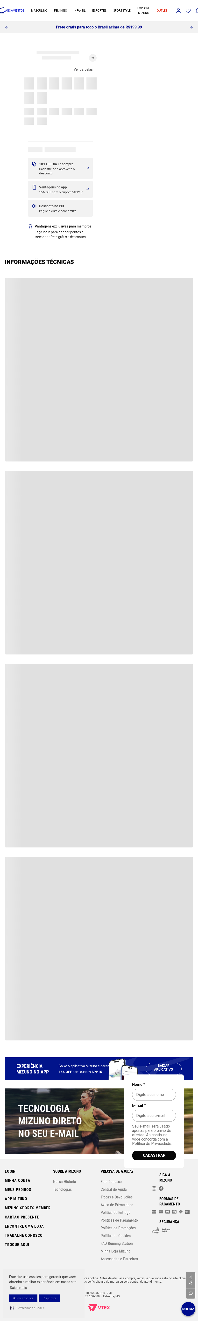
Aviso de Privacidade (117, 1205)
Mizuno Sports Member (28, 1208)
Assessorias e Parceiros (119, 1259)
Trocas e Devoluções (117, 1197)
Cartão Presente (22, 1217)
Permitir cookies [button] (23, 1298)
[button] (27, 1308)
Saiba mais (18, 1288)
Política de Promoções (118, 1228)
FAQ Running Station (117, 1243)
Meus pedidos (18, 1189)
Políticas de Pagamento (119, 1220)
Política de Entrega (115, 1212)
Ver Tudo (20, 74)
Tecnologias (62, 1189)
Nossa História (64, 1181)
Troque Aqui (17, 1244)
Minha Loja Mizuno (115, 1251)
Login (10, 1171)
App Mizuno (16, 1199)
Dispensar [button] (49, 1298)
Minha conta (17, 1180)
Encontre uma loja (24, 1226)
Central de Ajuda (114, 1189)
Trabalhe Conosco (24, 1235)
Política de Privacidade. (152, 1143)
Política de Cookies (116, 1235)
